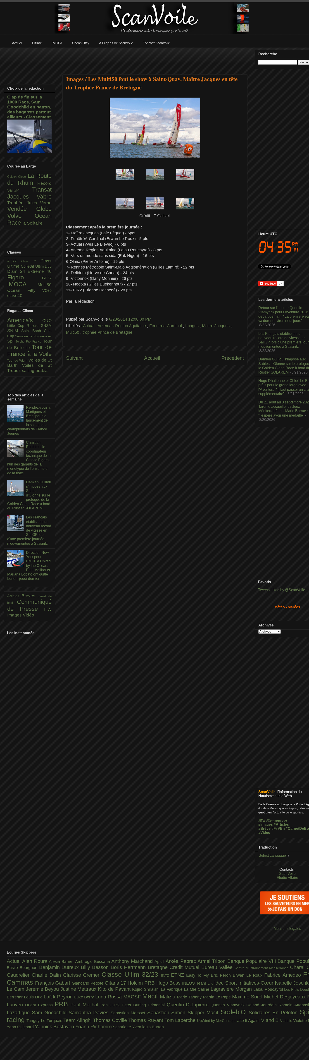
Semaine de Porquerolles (33, 336)
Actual (89, 326)
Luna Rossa (109, 997)
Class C (30, 261)
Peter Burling (135, 1005)
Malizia (168, 997)
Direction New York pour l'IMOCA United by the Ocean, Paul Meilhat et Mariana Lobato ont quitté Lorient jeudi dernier (29, 565)
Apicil (160, 961)
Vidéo (28, 615)
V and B (270, 1020)
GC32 (47, 278)
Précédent (232, 358)
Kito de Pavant (115, 989)
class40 (14, 295)
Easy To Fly (198, 975)
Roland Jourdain (262, 1005)
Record (44, 183)
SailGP (19, 190)
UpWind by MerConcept (217, 1021)
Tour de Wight (17, 360)
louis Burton (153, 1027)
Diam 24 (17, 271)
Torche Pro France (29, 341)
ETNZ (178, 975)
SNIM (14, 330)
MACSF (132, 997)
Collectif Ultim (33, 266)
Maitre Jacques (216, 326)
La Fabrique (172, 989)
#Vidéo (264, 833)
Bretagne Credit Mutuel (174, 967)
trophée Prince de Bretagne (107, 332)
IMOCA (22, 284)
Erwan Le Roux (248, 975)
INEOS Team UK (198, 983)
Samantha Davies (90, 1012)
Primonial (157, 1005)
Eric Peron (222, 975)
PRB (62, 1004)
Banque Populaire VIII (252, 961)
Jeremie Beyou (43, 989)
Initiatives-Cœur (256, 983)
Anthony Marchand (132, 961)
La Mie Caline (197, 989)
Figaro (24, 277)
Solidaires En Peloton (274, 1012)
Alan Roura (35, 961)
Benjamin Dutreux (60, 967)
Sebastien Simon (167, 1012)
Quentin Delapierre (189, 1004)
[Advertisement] (155, 58)
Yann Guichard (21, 1027)
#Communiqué (276, 820)
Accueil (152, 358)
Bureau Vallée (218, 967)
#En (281, 828)
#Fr (274, 828)
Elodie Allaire (287, 878)
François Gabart (53, 983)
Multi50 (73, 332)
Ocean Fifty (24, 290)
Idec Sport (226, 983)
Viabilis (286, 1021)
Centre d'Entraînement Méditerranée (262, 968)
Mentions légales (287, 928)
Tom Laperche (180, 1020)
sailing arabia (35, 370)
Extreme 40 (40, 271)
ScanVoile (287, 873)
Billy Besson (96, 967)
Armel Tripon (212, 961)
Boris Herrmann (129, 967)
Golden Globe (17, 176)
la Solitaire (32, 223)
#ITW (261, 820)
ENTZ (166, 975)
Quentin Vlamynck (228, 1005)
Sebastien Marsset (129, 1013)
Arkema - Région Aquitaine (122, 326)
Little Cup (17, 326)
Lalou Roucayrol (268, 989)
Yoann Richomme (95, 1026)
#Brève (264, 828)
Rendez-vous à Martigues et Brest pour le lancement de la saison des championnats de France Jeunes (28, 420)
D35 (48, 266)
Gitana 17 (116, 983)
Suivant (74, 358)
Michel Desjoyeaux (285, 997)
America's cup (29, 320)
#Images (265, 824)
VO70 (47, 291)
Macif (151, 996)
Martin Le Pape (217, 997)
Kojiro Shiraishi (146, 989)
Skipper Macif (204, 1012)
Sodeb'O (235, 1012)
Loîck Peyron (59, 997)
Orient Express (40, 1005)
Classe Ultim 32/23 (131, 974)
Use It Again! (249, 1020)
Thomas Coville (110, 1020)
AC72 (14, 261)
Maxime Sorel (248, 997)
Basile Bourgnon (23, 967)
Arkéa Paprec (181, 961)
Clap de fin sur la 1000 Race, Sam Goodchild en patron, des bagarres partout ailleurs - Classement (29, 107)
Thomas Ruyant (146, 1020)
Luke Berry (84, 997)
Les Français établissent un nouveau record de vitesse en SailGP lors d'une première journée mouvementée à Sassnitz (29, 530)
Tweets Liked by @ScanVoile (281, 590)
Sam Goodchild (50, 1012)
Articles (14, 596)
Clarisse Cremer (82, 975)
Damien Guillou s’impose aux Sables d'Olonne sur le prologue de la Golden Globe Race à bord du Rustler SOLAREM (29, 495)
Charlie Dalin (47, 975)
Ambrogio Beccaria (93, 961)
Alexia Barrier (62, 961)
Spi (11, 341)
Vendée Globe (29, 209)
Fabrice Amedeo (283, 975)
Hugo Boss (169, 983)
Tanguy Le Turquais (44, 1020)
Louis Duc (34, 997)
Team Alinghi (78, 1020)
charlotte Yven (128, 1027)
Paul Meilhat (85, 1004)
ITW (48, 609)
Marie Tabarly (190, 997)
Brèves (29, 595)
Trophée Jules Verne (29, 202)
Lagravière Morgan (232, 989)
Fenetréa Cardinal (166, 326)
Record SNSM (39, 326)
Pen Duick (111, 1005)
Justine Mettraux (79, 989)
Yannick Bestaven (55, 1026)
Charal (298, 967)
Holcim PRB (142, 983)
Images (192, 326)
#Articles (281, 824)
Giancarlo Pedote (88, 983)
